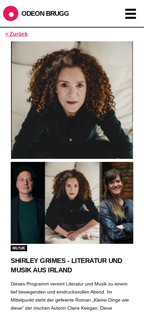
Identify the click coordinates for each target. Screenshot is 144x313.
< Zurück (16, 34)
